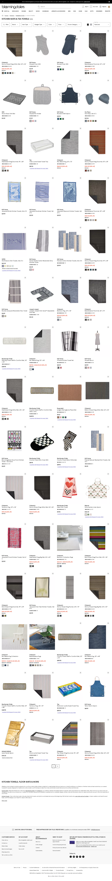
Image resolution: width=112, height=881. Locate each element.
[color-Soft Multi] (91, 170)
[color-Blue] (10, 73)
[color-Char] (96, 121)
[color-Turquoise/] (13, 266)
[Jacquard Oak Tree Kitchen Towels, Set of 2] (42, 587)
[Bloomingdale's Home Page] (13, 7)
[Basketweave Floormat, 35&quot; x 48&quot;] (97, 192)
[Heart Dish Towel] (70, 488)
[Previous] (4, 44)
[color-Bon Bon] (93, 220)
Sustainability (39, 850)
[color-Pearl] (8, 665)
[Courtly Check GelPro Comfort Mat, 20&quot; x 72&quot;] (70, 637)
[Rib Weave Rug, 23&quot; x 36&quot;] (42, 341)
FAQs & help (5, 846)
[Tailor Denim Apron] (97, 686)
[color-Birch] (88, 170)
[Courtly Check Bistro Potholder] (70, 441)
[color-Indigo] (33, 369)
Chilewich (39, 790)
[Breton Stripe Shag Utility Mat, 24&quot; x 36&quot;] (97, 390)
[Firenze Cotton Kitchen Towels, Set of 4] (70, 241)
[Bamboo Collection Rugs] (70, 538)
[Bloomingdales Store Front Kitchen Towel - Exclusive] (14, 441)
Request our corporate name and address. (71, 873)
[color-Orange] (86, 170)
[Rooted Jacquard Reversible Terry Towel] (14, 291)
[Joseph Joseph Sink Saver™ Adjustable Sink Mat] (42, 291)
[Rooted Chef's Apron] (70, 94)
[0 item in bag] (109, 6)
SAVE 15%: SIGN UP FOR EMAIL (23, 829)
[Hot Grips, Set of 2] (97, 94)
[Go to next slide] (107, 2)
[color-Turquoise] (5, 73)
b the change (39, 844)
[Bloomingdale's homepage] (3, 15)
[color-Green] (61, 69)
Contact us (4, 843)
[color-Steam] (88, 121)
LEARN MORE (87, 1)
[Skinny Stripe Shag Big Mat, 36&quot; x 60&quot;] (97, 587)
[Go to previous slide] (3, 2)
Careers (38, 847)
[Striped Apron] (97, 341)
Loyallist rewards (23, 843)
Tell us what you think (7, 855)
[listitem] (56, 1)
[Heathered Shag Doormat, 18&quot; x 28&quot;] (14, 142)
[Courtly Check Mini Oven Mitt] (42, 441)
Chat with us (5, 840)
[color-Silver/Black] (3, 616)
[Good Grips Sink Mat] (14, 94)
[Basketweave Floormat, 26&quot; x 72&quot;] (97, 291)
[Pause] (109, 2)
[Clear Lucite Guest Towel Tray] (42, 142)
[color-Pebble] (8, 170)
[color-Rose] (61, 417)
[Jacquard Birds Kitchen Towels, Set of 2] (14, 192)
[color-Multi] (13, 73)
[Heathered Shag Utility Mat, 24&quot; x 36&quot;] (14, 390)
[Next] (25, 44)
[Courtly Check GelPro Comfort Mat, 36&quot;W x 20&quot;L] (42, 390)
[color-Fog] (3, 170)
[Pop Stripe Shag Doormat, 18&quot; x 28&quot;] (70, 734)
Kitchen (12, 15)
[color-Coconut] (61, 320)
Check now (94, 846)
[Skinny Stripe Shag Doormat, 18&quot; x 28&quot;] (97, 142)
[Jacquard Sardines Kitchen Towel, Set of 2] (42, 192)
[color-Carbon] (86, 73)
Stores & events (56, 850)
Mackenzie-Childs (30, 790)
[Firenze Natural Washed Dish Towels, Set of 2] (97, 441)
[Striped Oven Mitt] (42, 45)
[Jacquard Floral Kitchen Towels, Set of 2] (14, 538)
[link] (14, 67)
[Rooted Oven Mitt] (70, 45)
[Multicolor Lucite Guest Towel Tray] (70, 686)
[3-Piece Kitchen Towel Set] (70, 341)
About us (38, 841)
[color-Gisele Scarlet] (91, 514)
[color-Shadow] (8, 73)
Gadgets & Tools (20, 15)
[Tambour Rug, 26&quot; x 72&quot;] (42, 686)
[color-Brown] (58, 417)
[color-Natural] (8, 266)
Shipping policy (6, 852)
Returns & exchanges (7, 849)
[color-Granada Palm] (88, 514)
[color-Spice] (91, 121)
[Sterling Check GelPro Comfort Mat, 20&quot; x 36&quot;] (14, 341)
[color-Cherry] (61, 368)
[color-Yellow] (5, 266)
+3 (42, 665)
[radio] (3, 73)
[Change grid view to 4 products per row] (88, 25)
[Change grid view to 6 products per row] (91, 24)
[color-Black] (30, 71)
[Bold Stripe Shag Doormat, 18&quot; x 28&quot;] (14, 587)
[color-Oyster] (93, 73)
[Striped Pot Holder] (42, 94)
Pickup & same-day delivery (59, 847)
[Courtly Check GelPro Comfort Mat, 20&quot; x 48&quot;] (14, 686)
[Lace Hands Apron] (14, 734)
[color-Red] (33, 71)
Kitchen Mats (5, 790)
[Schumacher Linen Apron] (97, 488)
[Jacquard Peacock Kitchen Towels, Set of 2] (70, 192)
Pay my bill (21, 849)
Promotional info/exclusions (83, 846)
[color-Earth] (88, 73)
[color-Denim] (96, 73)
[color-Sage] (93, 121)
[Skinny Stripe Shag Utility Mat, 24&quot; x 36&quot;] (14, 45)
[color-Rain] (58, 320)
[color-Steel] (86, 270)
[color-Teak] (96, 220)
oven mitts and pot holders (82, 796)
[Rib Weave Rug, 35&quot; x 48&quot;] (97, 637)
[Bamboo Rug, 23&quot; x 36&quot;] (70, 291)
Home (6, 15)
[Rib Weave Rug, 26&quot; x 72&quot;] (70, 142)
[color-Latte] (91, 73)
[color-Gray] (63, 69)
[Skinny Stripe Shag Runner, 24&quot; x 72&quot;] (70, 587)
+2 (97, 73)
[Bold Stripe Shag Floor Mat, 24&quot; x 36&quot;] (97, 538)
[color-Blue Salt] (86, 121)
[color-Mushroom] (3, 73)
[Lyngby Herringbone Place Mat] (70, 390)
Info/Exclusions (95, 829)
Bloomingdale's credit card (25, 840)
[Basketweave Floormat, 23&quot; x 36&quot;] (97, 45)
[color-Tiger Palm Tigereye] (86, 514)
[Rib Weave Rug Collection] (14, 637)
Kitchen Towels (5, 796)
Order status (22, 846)
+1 (14, 73)
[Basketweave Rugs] (42, 637)
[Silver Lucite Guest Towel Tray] (42, 734)
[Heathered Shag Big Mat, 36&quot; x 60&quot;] (42, 538)
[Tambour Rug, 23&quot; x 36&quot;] (14, 488)
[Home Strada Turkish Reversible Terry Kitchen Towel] (42, 241)
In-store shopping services (59, 844)
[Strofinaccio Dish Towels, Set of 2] (14, 241)
